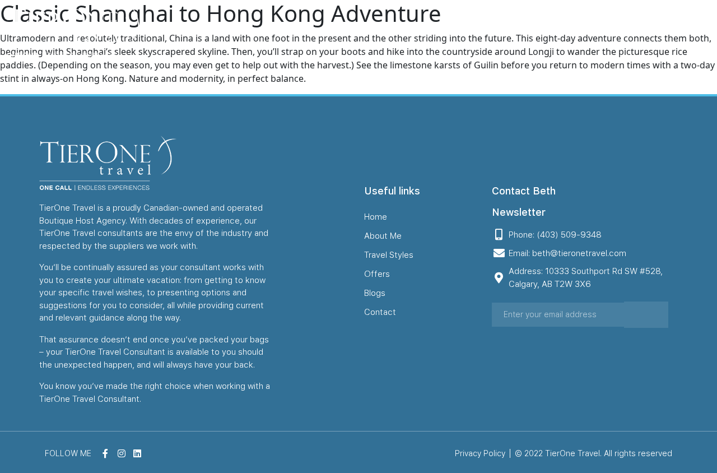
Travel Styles (437, 30)
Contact (592, 30)
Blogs (544, 30)
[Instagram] (685, 30)
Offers (499, 30)
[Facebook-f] (667, 30)
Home (314, 30)
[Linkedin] (703, 30)
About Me (367, 30)
